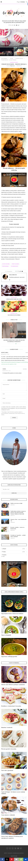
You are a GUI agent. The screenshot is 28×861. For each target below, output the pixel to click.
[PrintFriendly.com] (21, 859)
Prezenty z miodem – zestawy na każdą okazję (17, 526)
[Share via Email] (22, 271)
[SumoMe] (25, 859)
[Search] (26, 2)
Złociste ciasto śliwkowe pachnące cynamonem (13, 683)
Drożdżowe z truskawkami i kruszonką (11, 704)
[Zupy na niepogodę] (14, 623)
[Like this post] (16, 271)
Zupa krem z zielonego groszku (9, 655)
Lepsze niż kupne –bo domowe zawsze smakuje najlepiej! (13, 791)
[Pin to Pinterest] (20, 271)
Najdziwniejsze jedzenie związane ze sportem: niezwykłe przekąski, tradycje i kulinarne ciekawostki (18, 511)
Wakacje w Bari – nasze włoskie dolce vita (18, 518)
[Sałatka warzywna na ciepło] (5, 503)
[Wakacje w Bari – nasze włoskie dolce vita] (5, 520)
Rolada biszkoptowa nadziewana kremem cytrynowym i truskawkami (21, 53)
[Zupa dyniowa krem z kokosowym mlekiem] (14, 602)
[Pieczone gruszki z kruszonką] (14, 737)
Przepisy (4, 553)
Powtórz (25, 367)
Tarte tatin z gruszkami (7, 769)
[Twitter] (18, 2)
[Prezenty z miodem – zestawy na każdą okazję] (5, 527)
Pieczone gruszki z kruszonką (8, 747)
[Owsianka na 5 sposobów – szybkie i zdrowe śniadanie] (5, 535)
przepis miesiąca (5, 266)
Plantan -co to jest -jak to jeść (14, 340)
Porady (11, 58)
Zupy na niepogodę (6, 633)
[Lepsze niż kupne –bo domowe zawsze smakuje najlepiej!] (14, 780)
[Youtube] (23, 2)
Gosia (4, 367)
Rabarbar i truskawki (6, 726)
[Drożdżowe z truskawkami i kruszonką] (14, 694)
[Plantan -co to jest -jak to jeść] (14, 330)
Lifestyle (13, 547)
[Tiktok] (24, 2)
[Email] (16, 859)
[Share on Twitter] (19, 271)
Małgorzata (12, 65)
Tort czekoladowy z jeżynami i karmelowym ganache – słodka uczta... (7, 53)
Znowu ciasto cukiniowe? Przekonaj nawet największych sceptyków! (12, 835)
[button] (2, 42)
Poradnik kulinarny (19, 58)
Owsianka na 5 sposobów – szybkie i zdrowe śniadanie (18, 534)
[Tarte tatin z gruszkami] (14, 758)
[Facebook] (17, 2)
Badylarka (4, 351)
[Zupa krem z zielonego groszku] (14, 645)
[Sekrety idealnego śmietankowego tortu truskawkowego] (14, 38)
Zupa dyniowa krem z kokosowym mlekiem (12, 612)
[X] (7, 859)
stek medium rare (14, 266)
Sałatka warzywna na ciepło (16, 501)
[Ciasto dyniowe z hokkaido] (14, 803)
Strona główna (4, 58)
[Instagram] (20, 2)
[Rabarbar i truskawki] (14, 716)
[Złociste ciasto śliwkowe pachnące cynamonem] (14, 673)
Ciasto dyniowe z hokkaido (8, 813)
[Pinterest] (21, 2)
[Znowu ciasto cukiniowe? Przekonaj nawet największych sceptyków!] (14, 824)
